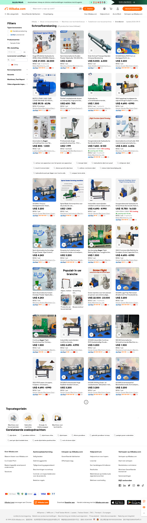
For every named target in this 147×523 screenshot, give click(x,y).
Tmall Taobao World (62, 512)
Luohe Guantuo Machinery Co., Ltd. (44, 151)
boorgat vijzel (82, 163)
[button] (80, 8)
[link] (144, 501)
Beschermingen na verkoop (43, 469)
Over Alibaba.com (11, 452)
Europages (107, 512)
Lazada (73, 512)
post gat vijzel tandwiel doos (19, 440)
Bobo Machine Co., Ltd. (41, 66)
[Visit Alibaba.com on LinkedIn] (124, 485)
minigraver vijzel (124, 163)
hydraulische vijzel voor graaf (103, 163)
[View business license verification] (94, 519)
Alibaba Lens (9, 502)
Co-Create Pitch (10, 461)
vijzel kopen (63, 435)
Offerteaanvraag (67, 461)
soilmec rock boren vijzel (87, 168)
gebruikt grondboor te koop (101, 435)
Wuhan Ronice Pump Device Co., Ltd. (72, 108)
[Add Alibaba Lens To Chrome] (41, 502)
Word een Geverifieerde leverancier (127, 470)
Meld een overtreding (97, 480)
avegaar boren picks (78, 173)
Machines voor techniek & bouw (73, 22)
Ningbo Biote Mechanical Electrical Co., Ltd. (44, 108)
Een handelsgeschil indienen (100, 465)
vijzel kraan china (47, 435)
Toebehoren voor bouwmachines (100, 22)
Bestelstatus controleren (127, 465)
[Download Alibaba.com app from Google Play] (134, 502)
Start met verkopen (125, 461)
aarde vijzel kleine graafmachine (45, 440)
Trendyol (98, 512)
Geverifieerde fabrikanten (71, 456)
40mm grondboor (79, 435)
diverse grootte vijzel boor (64, 168)
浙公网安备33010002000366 (111, 519)
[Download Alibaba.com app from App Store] (118, 502)
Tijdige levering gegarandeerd (43, 465)
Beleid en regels (39, 480)
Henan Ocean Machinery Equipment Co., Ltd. (127, 66)
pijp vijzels (13, 435)
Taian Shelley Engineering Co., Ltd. (100, 66)
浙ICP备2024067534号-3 (132, 519)
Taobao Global (83, 512)
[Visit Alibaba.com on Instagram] (133, 485)
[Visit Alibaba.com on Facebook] (120, 485)
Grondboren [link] (119, 22)
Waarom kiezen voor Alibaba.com (16, 456)
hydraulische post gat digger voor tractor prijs (50, 173)
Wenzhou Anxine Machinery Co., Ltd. (72, 66)
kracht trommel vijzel (42, 168)
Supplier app (70, 502)
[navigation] (17, 212)
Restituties (94, 469)
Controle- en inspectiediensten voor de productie (44, 475)
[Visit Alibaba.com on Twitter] (129, 485)
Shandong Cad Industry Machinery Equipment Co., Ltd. (100, 108)
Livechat (93, 461)
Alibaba (34, 22)
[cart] (111, 9)
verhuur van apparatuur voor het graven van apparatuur (53, 163)
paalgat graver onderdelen (124, 435)
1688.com (49, 512)
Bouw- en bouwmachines (49, 22)
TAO (91, 512)
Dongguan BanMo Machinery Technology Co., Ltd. (72, 151)
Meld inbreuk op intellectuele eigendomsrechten (100, 475)
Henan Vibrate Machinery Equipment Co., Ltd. (127, 108)
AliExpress (40, 512)
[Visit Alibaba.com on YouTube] (138, 485)
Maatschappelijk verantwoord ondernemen (15, 466)
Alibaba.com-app (102, 502)
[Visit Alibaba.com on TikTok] (142, 485)
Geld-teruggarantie (40, 461)
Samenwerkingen (125, 476)
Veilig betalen (38, 456)
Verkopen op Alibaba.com (128, 456)
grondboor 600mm (29, 435)
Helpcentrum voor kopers (99, 456)
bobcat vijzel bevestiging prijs (111, 168)
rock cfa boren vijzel (68, 440)
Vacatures (8, 471)
